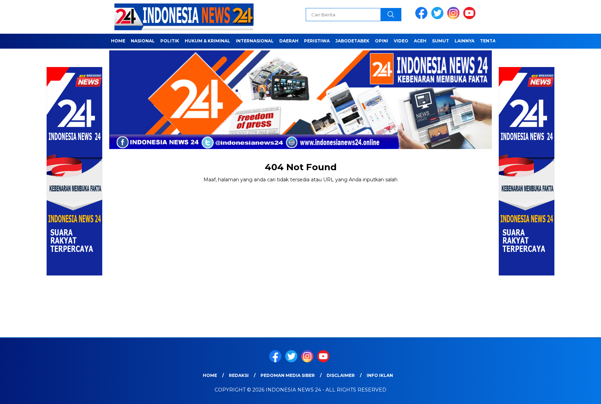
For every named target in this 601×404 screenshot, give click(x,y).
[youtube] (470, 17)
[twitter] (438, 17)
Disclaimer (341, 375)
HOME (118, 40)
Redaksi (239, 375)
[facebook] (422, 17)
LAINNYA (464, 40)
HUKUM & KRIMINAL (207, 40)
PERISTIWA (317, 40)
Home (210, 375)
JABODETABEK (352, 40)
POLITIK (169, 40)
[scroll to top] (577, 393)
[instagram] (454, 17)
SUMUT (440, 40)
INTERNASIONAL (255, 40)
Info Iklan (380, 375)
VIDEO (401, 40)
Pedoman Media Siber (288, 375)
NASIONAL (143, 40)
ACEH (420, 40)
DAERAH (288, 40)
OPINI (381, 40)
